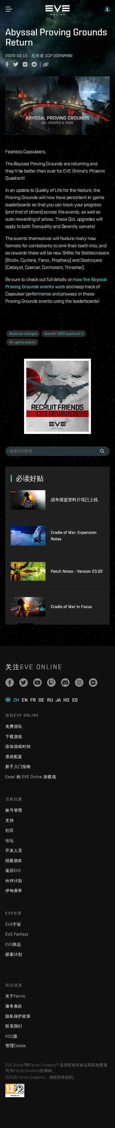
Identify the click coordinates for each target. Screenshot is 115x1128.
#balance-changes (23, 334)
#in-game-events (22, 342)
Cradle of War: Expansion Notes (74, 535)
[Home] (57, 14)
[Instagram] (79, 682)
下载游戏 (13, 736)
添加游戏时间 (18, 746)
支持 (9, 820)
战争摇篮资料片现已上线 (74, 499)
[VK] (93, 682)
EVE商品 (13, 944)
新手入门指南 (18, 766)
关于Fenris (15, 996)
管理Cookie (15, 1045)
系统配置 (13, 756)
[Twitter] (23, 682)
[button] (107, 9)
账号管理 (13, 810)
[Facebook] (9, 682)
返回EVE (13, 870)
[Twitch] (51, 682)
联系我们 (13, 1026)
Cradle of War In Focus (71, 606)
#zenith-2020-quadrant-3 (63, 334)
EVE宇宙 (13, 924)
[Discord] (65, 682)
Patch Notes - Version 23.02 (77, 571)
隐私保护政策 (18, 1016)
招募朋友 (13, 860)
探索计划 (13, 954)
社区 (9, 830)
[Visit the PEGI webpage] (14, 1090)
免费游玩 (13, 726)
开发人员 (13, 850)
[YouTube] (37, 682)
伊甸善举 (13, 890)
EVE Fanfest (16, 934)
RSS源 (11, 1036)
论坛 (9, 840)
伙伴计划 (13, 880)
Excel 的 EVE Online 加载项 (30, 776)
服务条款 (13, 1006)
